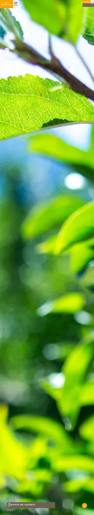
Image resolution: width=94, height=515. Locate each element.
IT (88, 5)
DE (84, 5)
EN (92, 5)
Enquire (86, 1)
